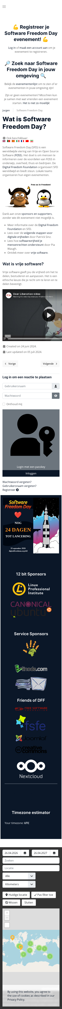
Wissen (13, 902)
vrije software (39, 252)
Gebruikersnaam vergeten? (19, 486)
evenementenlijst (27, 84)
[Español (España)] (13, 141)
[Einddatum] (54, 853)
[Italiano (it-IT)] (17, 141)
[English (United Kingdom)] (3, 141)
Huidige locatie (17, 895)
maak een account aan (34, 48)
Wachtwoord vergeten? (16, 482)
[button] (4, 6)
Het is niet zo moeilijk (36, 103)
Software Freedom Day (30, 110)
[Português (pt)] (8, 141)
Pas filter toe (45, 895)
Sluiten (28, 902)
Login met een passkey (31, 467)
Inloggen (31, 473)
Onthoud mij (14, 404)
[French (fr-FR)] (22, 141)
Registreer (9, 490)
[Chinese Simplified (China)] (27, 141)
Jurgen (6, 110)
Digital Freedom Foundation (19, 167)
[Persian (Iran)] (31, 141)
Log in (12, 48)
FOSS (18, 155)
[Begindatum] (25, 853)
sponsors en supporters (36, 214)
